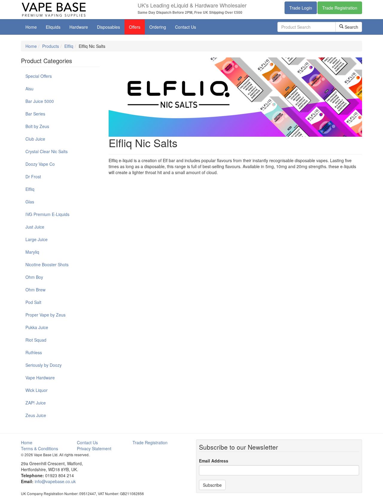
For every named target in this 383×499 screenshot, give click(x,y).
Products (50, 46)
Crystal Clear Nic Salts (46, 151)
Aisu (29, 89)
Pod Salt (33, 302)
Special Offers (38, 76)
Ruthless (33, 352)
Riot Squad (35, 340)
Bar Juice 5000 (39, 101)
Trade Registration (339, 8)
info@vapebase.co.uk (55, 481)
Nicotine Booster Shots (47, 264)
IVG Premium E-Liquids (47, 214)
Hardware (78, 27)
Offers (134, 27)
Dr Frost (33, 176)
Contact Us (185, 27)
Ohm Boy (34, 277)
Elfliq (68, 46)
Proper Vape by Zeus (45, 315)
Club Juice (35, 139)
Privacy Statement (94, 448)
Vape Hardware (40, 378)
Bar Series (35, 114)
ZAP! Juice (35, 403)
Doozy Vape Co (40, 164)
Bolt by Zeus (37, 126)
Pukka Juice (36, 327)
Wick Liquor (36, 390)
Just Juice (34, 227)
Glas (29, 202)
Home (31, 27)
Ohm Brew (35, 290)
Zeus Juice (35, 415)
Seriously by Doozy (43, 365)
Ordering (157, 27)
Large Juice (36, 239)
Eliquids (53, 27)
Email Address (213, 461)
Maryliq (32, 252)
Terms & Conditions (39, 448)
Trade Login (300, 8)
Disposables (108, 27)
